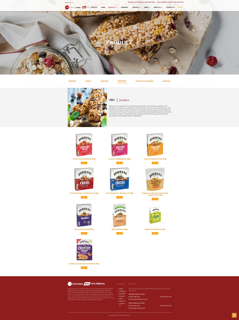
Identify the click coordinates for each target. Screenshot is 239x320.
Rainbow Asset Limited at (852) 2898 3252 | (142, 2)
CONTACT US (170, 7)
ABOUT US (157, 7)
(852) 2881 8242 (165, 305)
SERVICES (135, 7)
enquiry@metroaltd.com (137, 308)
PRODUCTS (111, 7)
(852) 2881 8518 (134, 305)
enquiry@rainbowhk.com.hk (138, 299)
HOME (103, 7)
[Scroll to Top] (234, 315)
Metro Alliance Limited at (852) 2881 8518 (170, 2)
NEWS (146, 7)
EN (181, 7)
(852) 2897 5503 (165, 297)
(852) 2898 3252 (134, 297)
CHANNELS (124, 7)
